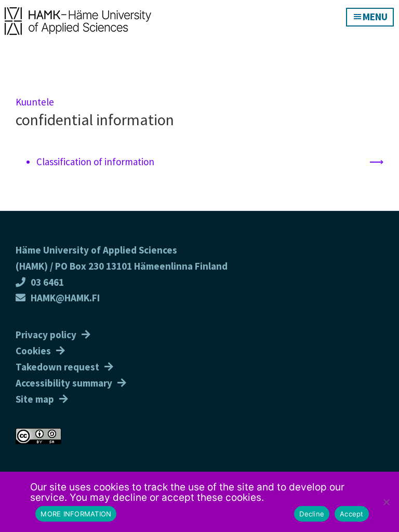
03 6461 (47, 282)
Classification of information (95, 161)
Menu (375, 16)
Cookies (33, 350)
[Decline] (386, 502)
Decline (311, 514)
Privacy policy (46, 334)
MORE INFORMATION (76, 514)
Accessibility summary (64, 383)
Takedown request (57, 367)
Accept (352, 514)
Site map (35, 399)
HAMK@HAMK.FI (65, 297)
